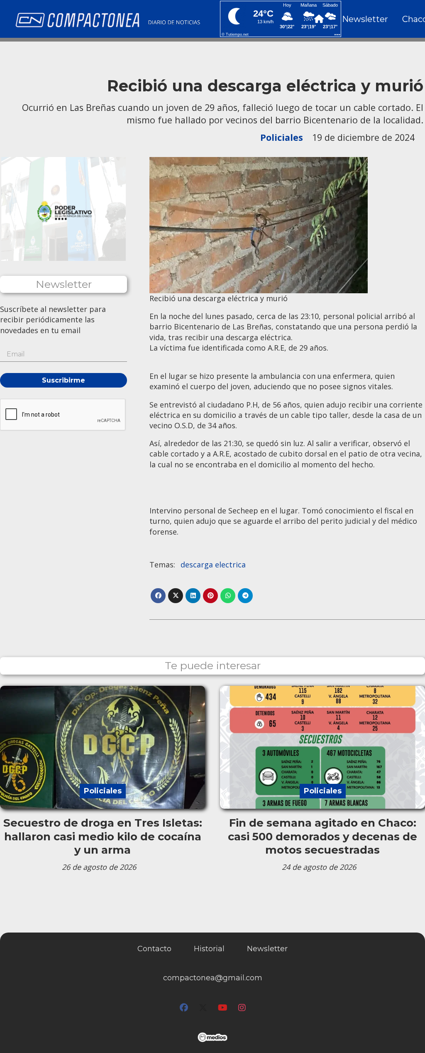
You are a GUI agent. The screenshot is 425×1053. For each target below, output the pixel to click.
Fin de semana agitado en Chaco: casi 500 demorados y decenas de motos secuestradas (322, 836)
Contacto (154, 948)
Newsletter (365, 19)
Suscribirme (63, 380)
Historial (209, 948)
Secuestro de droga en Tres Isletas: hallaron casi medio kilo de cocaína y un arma (102, 836)
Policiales (281, 137)
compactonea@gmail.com (212, 977)
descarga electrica (213, 564)
